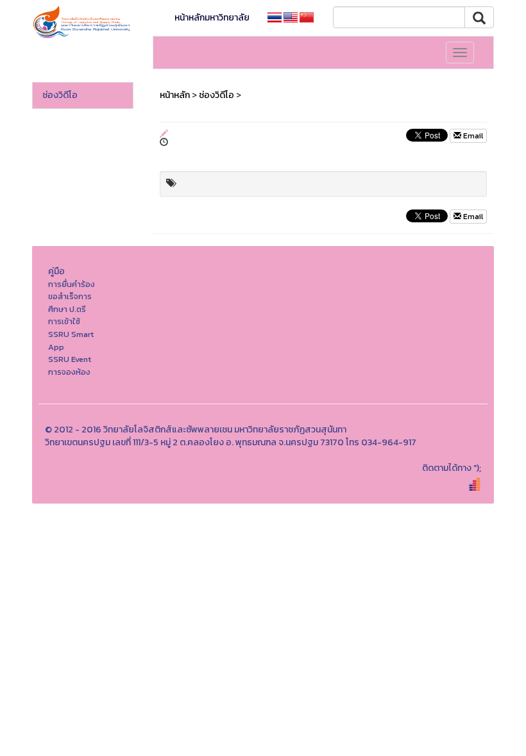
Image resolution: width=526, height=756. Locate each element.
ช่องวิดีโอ (60, 95)
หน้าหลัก (175, 95)
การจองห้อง (69, 372)
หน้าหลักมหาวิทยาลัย (212, 17)
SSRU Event (69, 359)
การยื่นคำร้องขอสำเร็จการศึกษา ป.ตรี (71, 296)
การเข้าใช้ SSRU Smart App (71, 333)
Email (472, 136)
